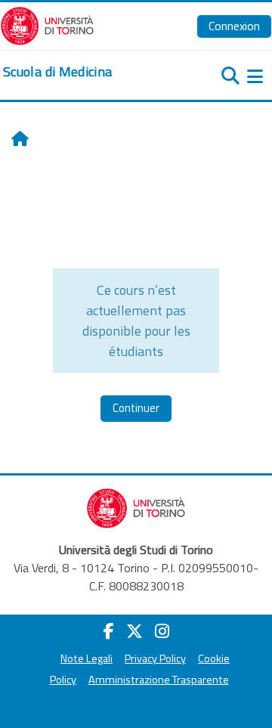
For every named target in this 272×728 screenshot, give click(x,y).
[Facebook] (108, 631)
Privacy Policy (155, 658)
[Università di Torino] (47, 24)
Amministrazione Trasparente (158, 679)
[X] (134, 631)
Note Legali (86, 658)
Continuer (136, 408)
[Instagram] (162, 631)
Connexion (234, 26)
